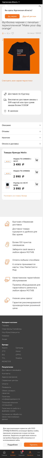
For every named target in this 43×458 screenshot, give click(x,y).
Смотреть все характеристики (17, 81)
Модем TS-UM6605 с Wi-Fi (22, 160)
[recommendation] (36, 160)
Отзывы (5, 131)
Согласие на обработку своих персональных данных (12, 417)
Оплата (5, 384)
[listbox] (11, 2)
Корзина (21, 453)
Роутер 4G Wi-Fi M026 (20, 184)
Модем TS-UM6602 (21, 171)
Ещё (38, 455)
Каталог (13, 455)
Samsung (19, 348)
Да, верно (12, 16)
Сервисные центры (10, 380)
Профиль (30, 455)
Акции (4, 339)
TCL (3, 358)
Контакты (6, 373)
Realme (19, 358)
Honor (18, 351)
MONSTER (6, 361)
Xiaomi (4, 348)
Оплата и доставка (10, 144)
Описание (6, 125)
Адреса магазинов (9, 377)
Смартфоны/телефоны (12, 329)
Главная (4, 455)
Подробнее (13, 445)
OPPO (18, 355)
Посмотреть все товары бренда (15, 195)
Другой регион (29, 16)
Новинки (5, 336)
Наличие (6, 137)
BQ (3, 355)
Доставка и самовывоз (11, 370)
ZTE (3, 351)
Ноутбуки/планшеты (11, 332)
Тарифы (5, 325)
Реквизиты (6, 387)
